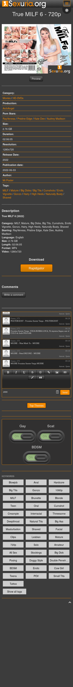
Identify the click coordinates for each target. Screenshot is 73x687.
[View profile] (6, 320)
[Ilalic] (16, 372)
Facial (59, 529)
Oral (36, 505)
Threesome (59, 513)
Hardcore (59, 482)
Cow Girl (59, 568)
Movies (7, 98)
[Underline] (24, 372)
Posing (13, 560)
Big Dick (59, 552)
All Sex (13, 552)
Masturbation (13, 529)
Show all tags (14, 591)
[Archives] (57, 392)
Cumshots (49, 190)
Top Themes (36, 405)
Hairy (26, 194)
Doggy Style (36, 560)
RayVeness (9, 118)
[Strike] (32, 372)
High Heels (38, 194)
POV (36, 576)
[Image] (57, 372)
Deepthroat (13, 521)
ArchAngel (8, 108)
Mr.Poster (8, 180)
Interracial (36, 513)
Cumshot (59, 505)
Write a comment (13, 294)
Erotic (36, 568)
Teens (13, 576)
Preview (36, 78)
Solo (36, 544)
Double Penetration (59, 560)
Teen (13, 505)
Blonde (59, 498)
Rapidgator (36, 268)
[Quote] (40, 377)
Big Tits (37, 190)
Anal (36, 482)
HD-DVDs (18, 98)
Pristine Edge (24, 118)
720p (13, 544)
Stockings (36, 552)
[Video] (65, 372)
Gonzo (17, 194)
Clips (13, 537)
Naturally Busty (54, 194)
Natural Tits (36, 521)
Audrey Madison (56, 118)
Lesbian (36, 537)
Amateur (59, 544)
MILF (6, 190)
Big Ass (59, 521)
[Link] (49, 372)
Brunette (36, 498)
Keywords (8, 476)
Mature (15, 190)
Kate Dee (39, 118)
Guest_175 (15, 318)
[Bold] (8, 372)
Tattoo (13, 583)
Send (65, 392)
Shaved (7, 197)
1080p (59, 490)
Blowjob (13, 482)
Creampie (13, 513)
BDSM (13, 568)
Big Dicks (26, 190)
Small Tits (59, 576)
